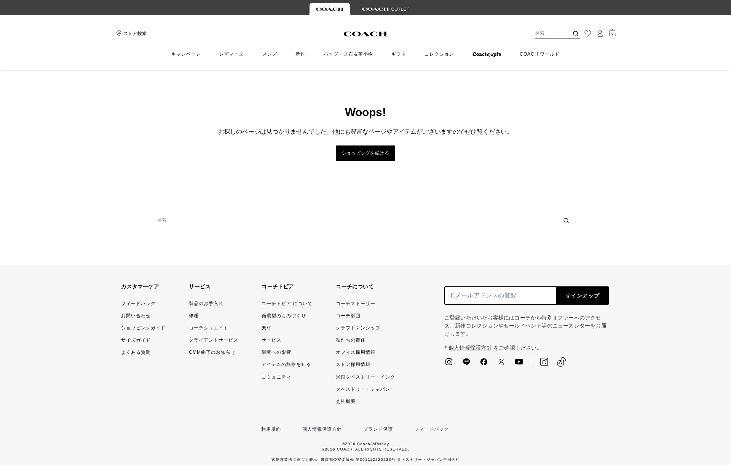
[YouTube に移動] (519, 364)
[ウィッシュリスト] (587, 33)
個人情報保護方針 (470, 348)
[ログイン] (600, 33)
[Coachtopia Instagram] (540, 361)
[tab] (330, 9)
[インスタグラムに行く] (448, 364)
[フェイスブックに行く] (483, 364)
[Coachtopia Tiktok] (561, 362)
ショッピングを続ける (365, 153)
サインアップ (582, 295)
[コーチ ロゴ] (366, 34)
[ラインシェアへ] (466, 364)
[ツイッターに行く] (501, 364)
